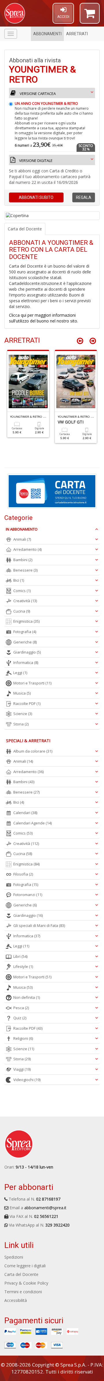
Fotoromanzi (27, 894)
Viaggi (22, 1069)
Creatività (25, 600)
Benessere (25, 570)
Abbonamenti (47, 33)
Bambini (22, 559)
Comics (22, 590)
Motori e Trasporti (32, 683)
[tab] (52, 128)
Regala (83, 197)
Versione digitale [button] (35, 160)
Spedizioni (13, 1257)
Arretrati (77, 33)
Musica (22, 693)
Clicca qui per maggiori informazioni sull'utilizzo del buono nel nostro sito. (43, 318)
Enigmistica (26, 621)
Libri (20, 956)
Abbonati (36, 197)
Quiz (19, 1017)
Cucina (21, 611)
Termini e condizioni (23, 1291)
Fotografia (24, 631)
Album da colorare (32, 751)
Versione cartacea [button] (37, 93)
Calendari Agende (32, 823)
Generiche (25, 642)
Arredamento (27, 549)
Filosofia (23, 874)
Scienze (22, 713)
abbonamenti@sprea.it (45, 1207)
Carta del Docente (21, 1274)
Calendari (25, 812)
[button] (90, 16)
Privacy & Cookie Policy (26, 1283)
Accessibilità (15, 1300)
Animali (22, 539)
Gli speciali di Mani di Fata (39, 925)
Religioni (23, 1038)
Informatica (25, 662)
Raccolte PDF (26, 703)
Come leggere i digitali (25, 1265)
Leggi (20, 672)
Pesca (21, 1007)
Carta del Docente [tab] (25, 229)
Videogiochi (26, 1079)
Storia (21, 724)
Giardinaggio (27, 652)
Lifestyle (23, 966)
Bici (18, 580)
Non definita (26, 997)
